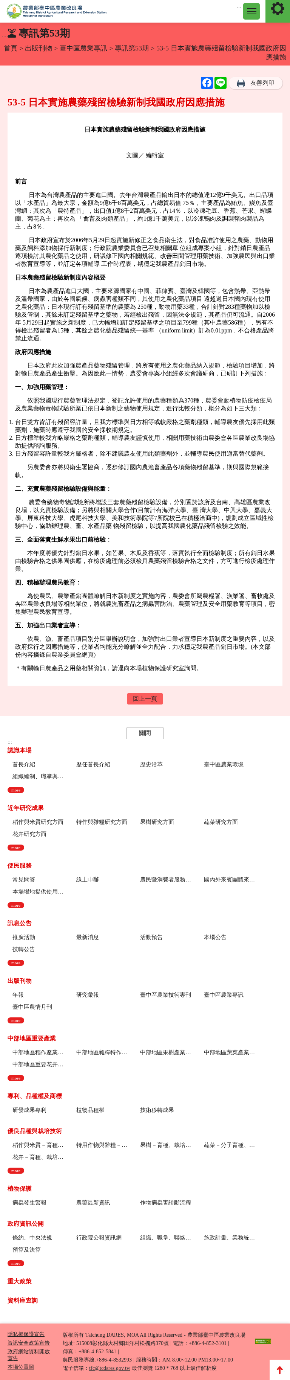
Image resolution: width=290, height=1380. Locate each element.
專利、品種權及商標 (35, 1096)
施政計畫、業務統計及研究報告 (229, 1238)
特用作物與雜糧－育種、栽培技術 (101, 1145)
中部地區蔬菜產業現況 (229, 1052)
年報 (18, 995)
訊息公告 (20, 923)
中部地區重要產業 (32, 1038)
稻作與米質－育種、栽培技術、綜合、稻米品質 (37, 1145)
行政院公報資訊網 (99, 1238)
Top (280, 1370)
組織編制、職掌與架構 (37, 776)
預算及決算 (26, 1250)
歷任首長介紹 (93, 764)
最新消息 (87, 937)
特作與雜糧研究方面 (101, 822)
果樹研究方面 (157, 822)
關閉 (145, 733)
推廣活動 (23, 937)
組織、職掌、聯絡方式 (165, 1238)
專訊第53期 (132, 48)
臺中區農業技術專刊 (165, 995)
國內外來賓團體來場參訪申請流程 (229, 880)
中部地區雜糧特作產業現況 (101, 1052)
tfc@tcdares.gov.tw (109, 1368)
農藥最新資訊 (93, 1203)
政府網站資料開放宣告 (29, 1355)
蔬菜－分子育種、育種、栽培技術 (229, 1145)
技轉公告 (23, 949)
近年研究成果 (26, 808)
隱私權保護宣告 (26, 1334)
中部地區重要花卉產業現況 (37, 1064)
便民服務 (20, 865)
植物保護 (20, 1188)
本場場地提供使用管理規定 (37, 892)
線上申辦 (87, 880)
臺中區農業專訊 (84, 48)
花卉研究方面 (29, 834)
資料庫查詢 (23, 1300)
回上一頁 (145, 698)
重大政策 (20, 1281)
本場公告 (215, 937)
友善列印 (262, 82)
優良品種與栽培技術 (35, 1131)
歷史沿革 (151, 764)
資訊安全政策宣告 (29, 1343)
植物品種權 (90, 1110)
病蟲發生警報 (29, 1203)
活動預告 (151, 937)
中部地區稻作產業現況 (37, 1052)
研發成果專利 (29, 1110)
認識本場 (20, 750)
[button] (251, 11)
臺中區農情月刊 (32, 1007)
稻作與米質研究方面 (37, 822)
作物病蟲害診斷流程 (165, 1203)
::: (239, 6)
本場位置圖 (21, 1367)
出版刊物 (38, 48)
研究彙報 (87, 995)
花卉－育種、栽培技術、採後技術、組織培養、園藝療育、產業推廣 (37, 1157)
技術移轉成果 (157, 1110)
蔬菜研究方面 (221, 822)
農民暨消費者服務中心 (165, 880)
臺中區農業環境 (224, 764)
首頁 (10, 48)
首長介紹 (23, 764)
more (15, 790)
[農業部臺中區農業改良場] (57, 11)
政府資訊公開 (26, 1223)
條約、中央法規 (32, 1238)
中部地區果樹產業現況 (165, 1052)
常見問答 (23, 880)
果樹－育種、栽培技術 (165, 1145)
